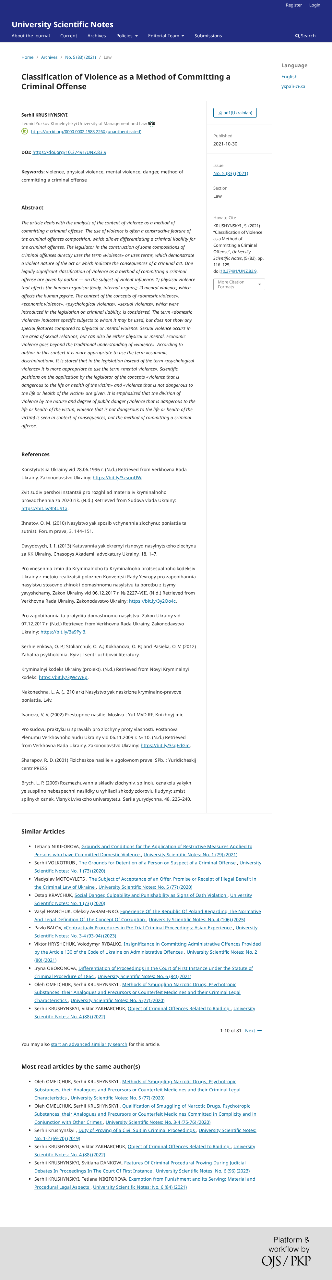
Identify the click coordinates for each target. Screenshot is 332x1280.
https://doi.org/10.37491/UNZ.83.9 (69, 152)
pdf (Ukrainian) (237, 113)
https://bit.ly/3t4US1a (44, 508)
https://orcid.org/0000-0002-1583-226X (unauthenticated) (86, 131)
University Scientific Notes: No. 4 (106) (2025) (197, 919)
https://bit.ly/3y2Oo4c (152, 601)
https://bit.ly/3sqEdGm (165, 745)
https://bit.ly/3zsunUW (117, 477)
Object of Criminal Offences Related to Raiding (179, 1008)
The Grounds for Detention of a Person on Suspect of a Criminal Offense (158, 863)
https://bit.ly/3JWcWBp (63, 677)
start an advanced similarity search (89, 1044)
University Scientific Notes (62, 24)
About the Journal (31, 35)
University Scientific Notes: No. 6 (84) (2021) (144, 976)
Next (250, 1030)
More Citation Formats (231, 284)
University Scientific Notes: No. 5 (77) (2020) (145, 887)
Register (294, 5)
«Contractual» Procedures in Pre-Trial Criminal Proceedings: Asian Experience (148, 927)
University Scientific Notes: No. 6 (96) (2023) (203, 1171)
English (289, 76)
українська (293, 86)
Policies (125, 35)
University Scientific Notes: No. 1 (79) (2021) (190, 854)
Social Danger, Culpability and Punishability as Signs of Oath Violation (151, 895)
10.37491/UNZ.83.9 (238, 271)
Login (314, 5)
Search (308, 35)
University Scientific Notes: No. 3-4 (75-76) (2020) (158, 1122)
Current (68, 35)
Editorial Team (164, 35)
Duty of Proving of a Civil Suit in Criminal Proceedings (137, 1130)
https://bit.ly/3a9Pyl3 (63, 632)
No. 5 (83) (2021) (80, 57)
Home (27, 57)
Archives (97, 35)
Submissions (208, 35)
